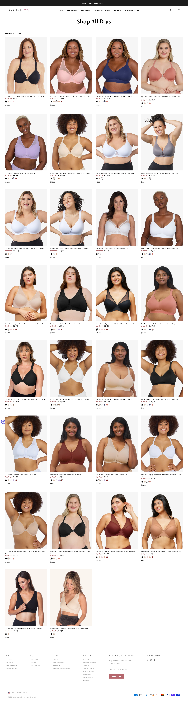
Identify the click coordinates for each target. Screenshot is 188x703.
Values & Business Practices (61, 668)
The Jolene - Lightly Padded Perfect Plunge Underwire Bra (70, 96)
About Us (55, 660)
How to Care (86, 680)
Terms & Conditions (88, 671)
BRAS (61, 10)
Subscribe (116, 676)
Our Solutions (34, 660)
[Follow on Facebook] (148, 660)
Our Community (35, 666)
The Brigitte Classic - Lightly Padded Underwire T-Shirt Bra (24, 248)
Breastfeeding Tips (11, 668)
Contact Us (86, 666)
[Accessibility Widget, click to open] (3, 422)
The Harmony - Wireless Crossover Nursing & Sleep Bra (23, 628)
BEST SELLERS (85, 10)
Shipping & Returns (88, 668)
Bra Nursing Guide (11, 666)
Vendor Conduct (88, 677)
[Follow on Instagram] (151, 660)
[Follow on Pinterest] (155, 660)
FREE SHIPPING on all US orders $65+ (94, 3)
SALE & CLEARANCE (132, 10)
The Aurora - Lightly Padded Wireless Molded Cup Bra (114, 96)
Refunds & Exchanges (89, 662)
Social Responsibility (59, 662)
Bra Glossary (9, 662)
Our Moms (33, 662)
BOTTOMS (117, 10)
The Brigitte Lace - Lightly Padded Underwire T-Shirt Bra (115, 173)
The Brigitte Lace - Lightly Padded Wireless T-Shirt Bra (159, 173)
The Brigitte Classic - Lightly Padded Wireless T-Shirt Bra (69, 248)
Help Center (86, 660)
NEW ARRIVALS (72, 10)
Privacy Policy (87, 674)
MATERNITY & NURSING (102, 10)
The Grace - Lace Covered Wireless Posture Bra (112, 248)
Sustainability (56, 666)
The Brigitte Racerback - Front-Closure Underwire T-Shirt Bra (70, 173)
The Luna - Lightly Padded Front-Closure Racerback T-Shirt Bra (161, 97)
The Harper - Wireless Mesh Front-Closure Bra (20, 173)
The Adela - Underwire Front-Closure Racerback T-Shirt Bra (25, 96)
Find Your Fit (9, 660)
